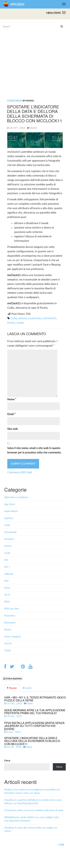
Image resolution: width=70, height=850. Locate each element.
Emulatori (9, 539)
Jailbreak (8, 574)
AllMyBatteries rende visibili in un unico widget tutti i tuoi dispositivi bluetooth (31, 819)
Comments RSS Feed (19, 472)
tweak (20, 322)
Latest (28, 688)
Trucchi (8, 643)
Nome (11, 399)
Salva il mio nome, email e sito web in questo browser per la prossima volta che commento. (34, 450)
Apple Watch (11, 511)
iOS (6, 560)
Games (7, 546)
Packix (11, 322)
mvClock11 (49, 318)
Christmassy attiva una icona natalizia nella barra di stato (33, 810)
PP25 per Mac (11, 609)
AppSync (9, 518)
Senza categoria (12, 636)
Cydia (10, 101)
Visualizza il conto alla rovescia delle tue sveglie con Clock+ (30, 829)
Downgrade (10, 532)
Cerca (7, 760)
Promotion (9, 616)
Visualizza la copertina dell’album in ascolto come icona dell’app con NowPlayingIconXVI (33, 802)
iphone (23, 318)
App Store (9, 504)
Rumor (7, 629)
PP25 (7, 602)
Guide (7, 553)
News (7, 588)
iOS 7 (7, 567)
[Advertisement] (30, 42)
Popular (12, 688)
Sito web (12, 429)
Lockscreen (34, 318)
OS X (7, 595)
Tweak (18, 101)
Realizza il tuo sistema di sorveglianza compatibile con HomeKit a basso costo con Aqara (32, 791)
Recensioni (9, 623)
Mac (6, 581)
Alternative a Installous (16, 497)
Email (11, 414)
